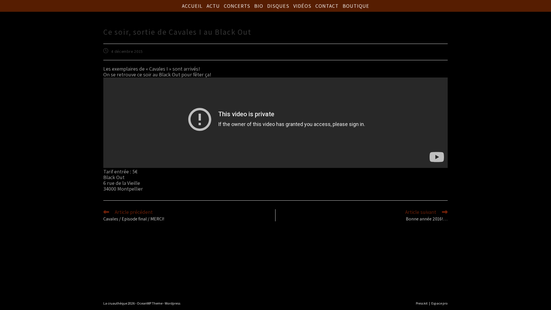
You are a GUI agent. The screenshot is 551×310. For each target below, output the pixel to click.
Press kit (422, 303)
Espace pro (439, 303)
